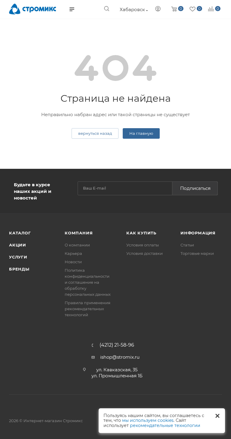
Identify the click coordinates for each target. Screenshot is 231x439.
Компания (79, 232)
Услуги (18, 257)
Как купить (141, 232)
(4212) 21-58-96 (117, 345)
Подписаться (195, 188)
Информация (198, 232)
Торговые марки (197, 253)
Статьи (187, 245)
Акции (17, 245)
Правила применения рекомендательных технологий (87, 308)
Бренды (19, 269)
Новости (73, 261)
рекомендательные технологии (165, 425)
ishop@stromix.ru (120, 357)
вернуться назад (95, 133)
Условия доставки (144, 253)
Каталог (20, 232)
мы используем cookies (148, 420)
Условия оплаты (142, 245)
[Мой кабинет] (158, 9)
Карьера (73, 253)
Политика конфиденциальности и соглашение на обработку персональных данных (88, 282)
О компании (77, 245)
